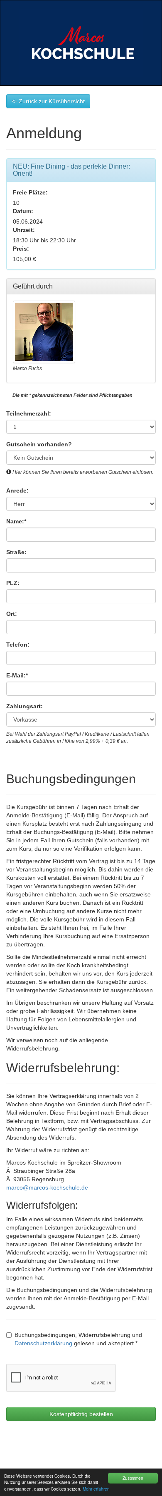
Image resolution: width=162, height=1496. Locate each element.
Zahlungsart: (24, 706)
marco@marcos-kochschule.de (47, 1187)
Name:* (16, 521)
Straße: (16, 552)
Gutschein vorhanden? (39, 444)
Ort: (11, 613)
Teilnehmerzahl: (28, 413)
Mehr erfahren (96, 1489)
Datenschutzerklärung (43, 1343)
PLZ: (13, 583)
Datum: (23, 211)
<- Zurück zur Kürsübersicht (48, 101)
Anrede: (17, 490)
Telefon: (17, 644)
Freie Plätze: (30, 192)
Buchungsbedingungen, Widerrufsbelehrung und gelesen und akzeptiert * (78, 1339)
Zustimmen (133, 1478)
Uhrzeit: (24, 230)
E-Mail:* (17, 675)
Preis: (21, 248)
